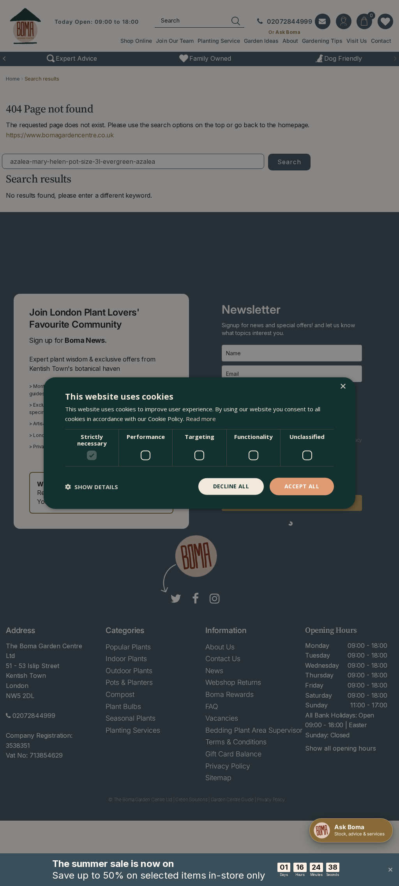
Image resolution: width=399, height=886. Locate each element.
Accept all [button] (301, 486)
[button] (91, 486)
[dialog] (199, 443)
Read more (201, 418)
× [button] (343, 386)
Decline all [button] (231, 486)
